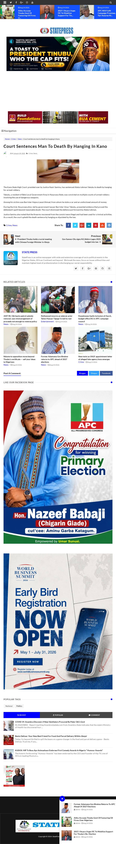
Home (7, 139)
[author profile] (6, 156)
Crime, (31, 153)
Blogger (82, 373)
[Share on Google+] (82, 225)
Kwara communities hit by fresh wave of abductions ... (107, 13)
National (9, 706)
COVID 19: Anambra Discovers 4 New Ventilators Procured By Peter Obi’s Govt (50, 722)
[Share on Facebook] (68, 225)
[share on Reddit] (109, 225)
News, (35, 153)
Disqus (94, 373)
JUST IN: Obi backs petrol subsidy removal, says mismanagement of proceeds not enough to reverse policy (20, 319)
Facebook (106, 373)
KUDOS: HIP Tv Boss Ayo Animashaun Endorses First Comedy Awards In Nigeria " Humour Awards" (59, 750)
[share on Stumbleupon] (102, 225)
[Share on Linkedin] (88, 225)
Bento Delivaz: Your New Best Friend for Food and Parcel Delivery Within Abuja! (51, 736)
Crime (13, 139)
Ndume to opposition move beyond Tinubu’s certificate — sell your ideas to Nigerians (19, 359)
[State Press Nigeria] (58, 29)
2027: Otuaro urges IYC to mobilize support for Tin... (27, 13)
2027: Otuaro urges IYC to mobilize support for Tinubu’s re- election (93, 832)
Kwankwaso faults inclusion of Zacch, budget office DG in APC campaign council (94, 319)
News (20, 139)
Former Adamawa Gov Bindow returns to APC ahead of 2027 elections (94, 805)
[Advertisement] (58, 91)
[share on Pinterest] (95, 225)
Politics (19, 706)
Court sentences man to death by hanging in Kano (55, 146)
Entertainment (47, 321)
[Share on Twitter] (75, 225)
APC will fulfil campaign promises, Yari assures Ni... (67, 13)
